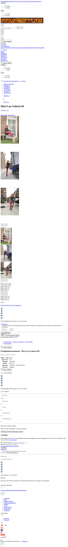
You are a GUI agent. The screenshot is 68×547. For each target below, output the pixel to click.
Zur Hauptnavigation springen (33, 1)
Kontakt (6, 504)
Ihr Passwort (4, 444)
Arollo (11, 490)
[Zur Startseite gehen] (22, 23)
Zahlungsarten (25, 47)
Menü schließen (7, 41)
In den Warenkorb (5, 332)
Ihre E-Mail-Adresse (6, 442)
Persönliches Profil (11, 47)
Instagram (6, 518)
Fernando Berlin (5, 490)
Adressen (18, 47)
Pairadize (15, 490)
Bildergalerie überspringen (8, 115)
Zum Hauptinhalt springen (8, 1)
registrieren (6, 46)
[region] (34, 208)
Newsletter (7, 498)
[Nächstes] (6, 225)
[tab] (18, 342)
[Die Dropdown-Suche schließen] (21, 27)
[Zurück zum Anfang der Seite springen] (2, 543)
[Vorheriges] (2, 225)
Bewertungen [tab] (7, 343)
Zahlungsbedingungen (10, 503)
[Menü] (2, 25)
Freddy (19, 490)
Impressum (7, 510)
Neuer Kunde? (13, 440)
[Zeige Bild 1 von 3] (1, 227)
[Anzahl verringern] (3, 329)
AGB (5, 506)
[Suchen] (18, 27)
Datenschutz (7, 509)
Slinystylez (24, 490)
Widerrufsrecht (8, 507)
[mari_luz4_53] (10, 201)
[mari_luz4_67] (10, 165)
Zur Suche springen (20, 1)
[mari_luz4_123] (10, 130)
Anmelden (3, 44)
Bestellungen (32, 47)
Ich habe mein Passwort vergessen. (10, 446)
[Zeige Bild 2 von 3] (3, 227)
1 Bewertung (4, 324)
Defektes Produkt (8, 501)
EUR (8, 15)
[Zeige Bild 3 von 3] (4, 227)
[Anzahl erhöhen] (11, 329)
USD (8, 14)
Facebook (6, 520)
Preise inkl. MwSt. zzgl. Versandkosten (11, 305)
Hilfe (5, 500)
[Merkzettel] (2, 36)
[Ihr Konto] (2, 38)
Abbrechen (3, 449)
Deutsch (8, 6)
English (8, 8)
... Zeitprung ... (24, 541)
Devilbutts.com (5, 110)
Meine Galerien (40, 47)
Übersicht (3, 47)
